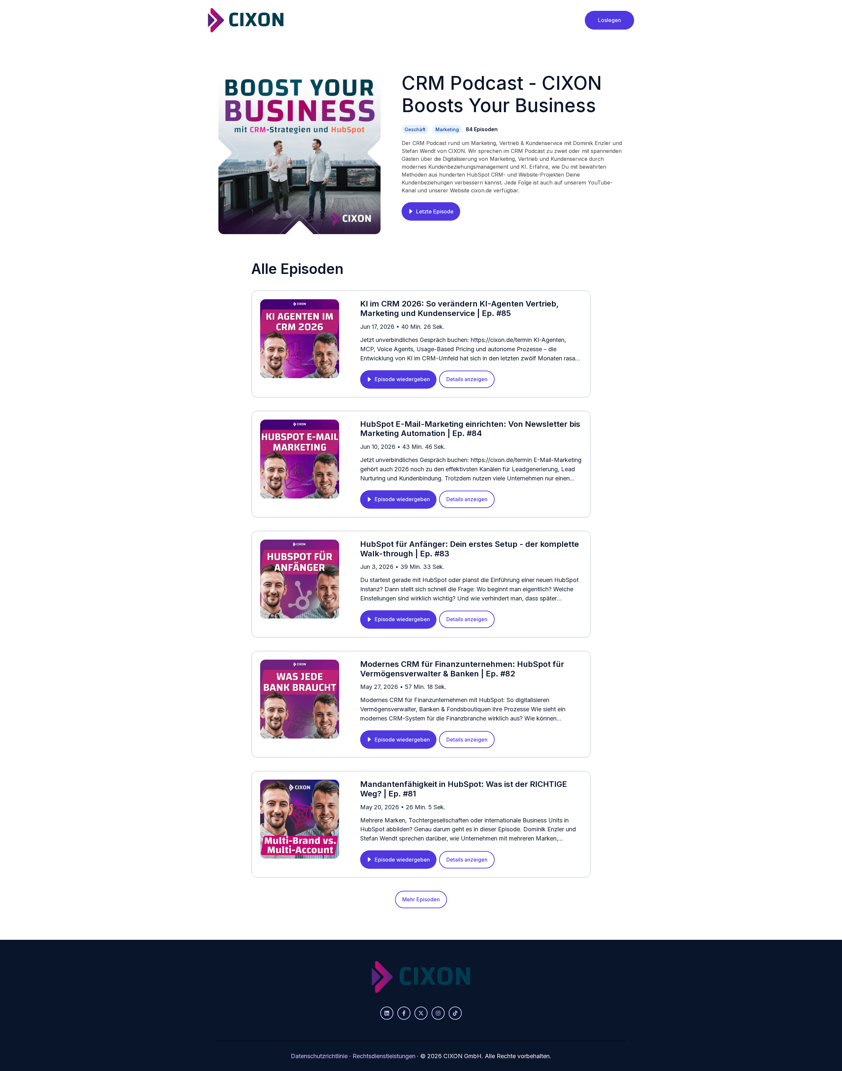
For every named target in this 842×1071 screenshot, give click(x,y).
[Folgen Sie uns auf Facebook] (403, 1013)
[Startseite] (246, 20)
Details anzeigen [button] (466, 379)
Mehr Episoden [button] (421, 899)
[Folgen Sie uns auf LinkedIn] (386, 1013)
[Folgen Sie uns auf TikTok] (455, 1013)
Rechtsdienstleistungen (384, 1056)
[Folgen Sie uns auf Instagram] (438, 1013)
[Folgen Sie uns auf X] (421, 1013)
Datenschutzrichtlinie (319, 1056)
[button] (431, 211)
